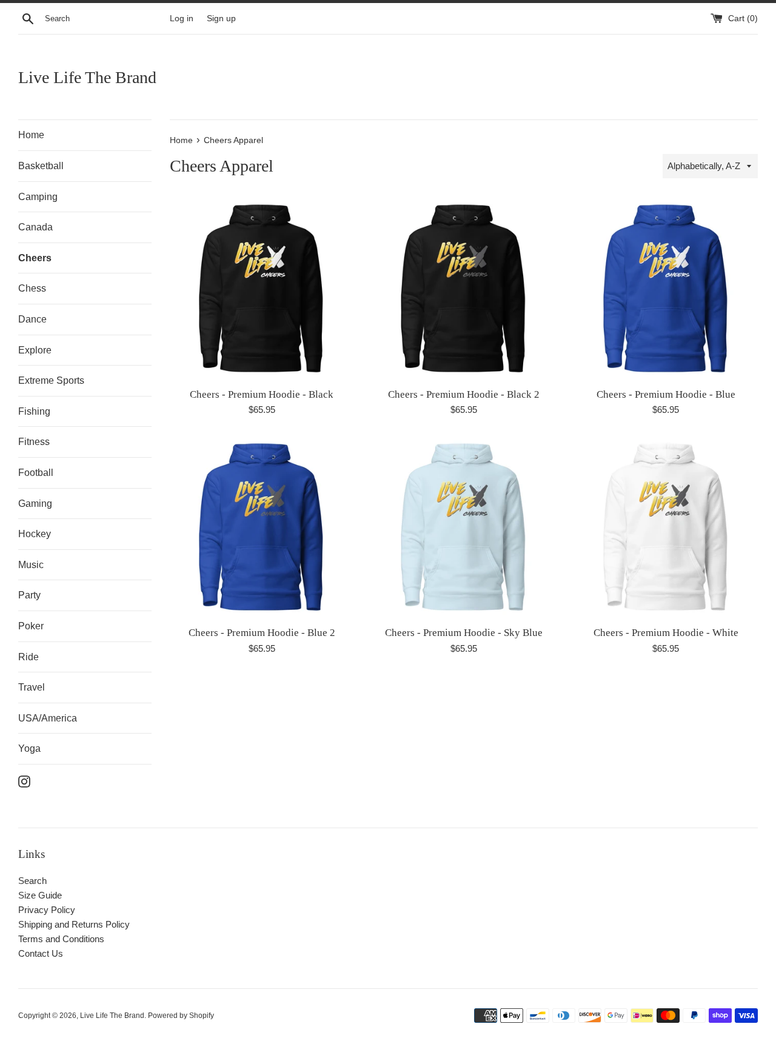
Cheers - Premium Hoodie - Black (261, 394)
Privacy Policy (46, 910)
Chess (32, 288)
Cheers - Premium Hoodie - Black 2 (464, 394)
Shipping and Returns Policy (74, 924)
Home (31, 135)
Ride (28, 657)
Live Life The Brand (87, 77)
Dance (32, 319)
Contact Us (40, 953)
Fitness (34, 442)
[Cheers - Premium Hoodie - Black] (261, 288)
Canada (35, 227)
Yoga (29, 748)
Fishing (34, 411)
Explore (35, 350)
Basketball (41, 166)
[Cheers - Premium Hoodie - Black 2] (463, 288)
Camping (38, 197)
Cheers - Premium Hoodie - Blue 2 (262, 632)
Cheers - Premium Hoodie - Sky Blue (464, 632)
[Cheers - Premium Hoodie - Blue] (666, 288)
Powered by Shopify (181, 1015)
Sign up (221, 18)
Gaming (35, 503)
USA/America (47, 718)
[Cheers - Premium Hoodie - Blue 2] (261, 527)
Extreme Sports (51, 380)
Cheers (35, 258)
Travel (31, 687)
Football (35, 472)
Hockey (34, 534)
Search (32, 880)
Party (29, 595)
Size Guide (40, 895)
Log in (181, 18)
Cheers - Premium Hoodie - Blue (666, 394)
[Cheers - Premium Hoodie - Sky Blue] (463, 527)
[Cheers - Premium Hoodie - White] (666, 527)
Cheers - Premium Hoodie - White (666, 632)
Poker (31, 626)
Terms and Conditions (61, 939)
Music (31, 565)
